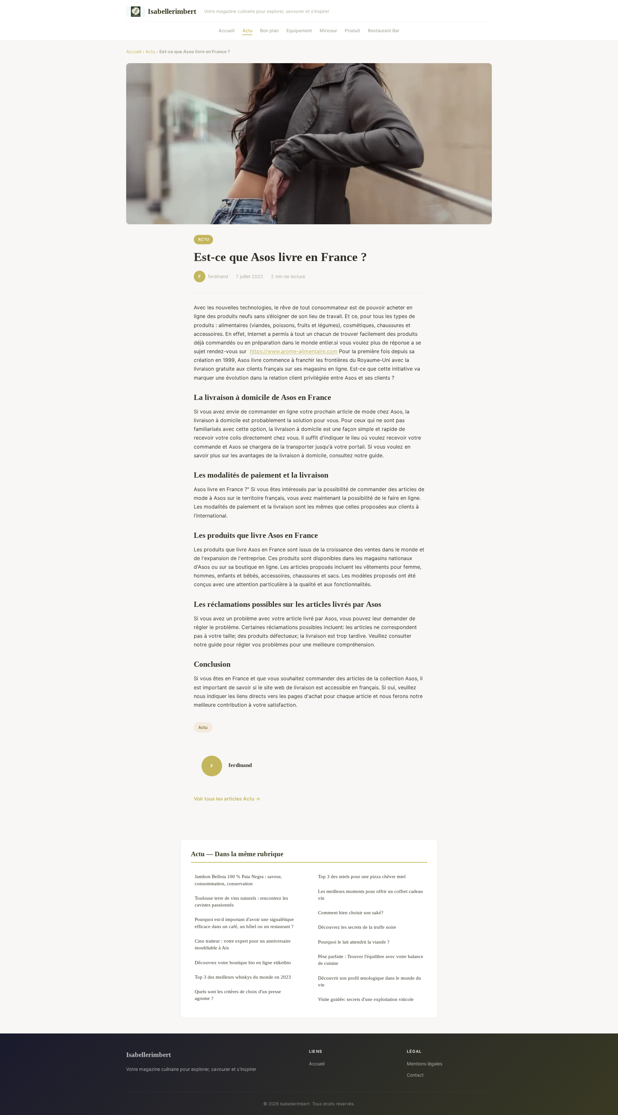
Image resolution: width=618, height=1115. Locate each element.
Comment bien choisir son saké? (350, 912)
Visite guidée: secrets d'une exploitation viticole (366, 999)
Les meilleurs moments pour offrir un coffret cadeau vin (370, 894)
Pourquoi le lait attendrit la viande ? (353, 942)
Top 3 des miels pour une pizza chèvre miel (362, 876)
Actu (247, 30)
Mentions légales (424, 1063)
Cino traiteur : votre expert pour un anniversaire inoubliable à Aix (243, 944)
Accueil (227, 30)
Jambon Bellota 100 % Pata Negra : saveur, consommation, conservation (238, 880)
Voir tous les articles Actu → (227, 799)
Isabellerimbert (172, 11)
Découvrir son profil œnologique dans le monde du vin (369, 981)
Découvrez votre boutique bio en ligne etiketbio (243, 962)
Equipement (299, 30)
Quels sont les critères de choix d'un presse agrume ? (238, 995)
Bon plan (269, 30)
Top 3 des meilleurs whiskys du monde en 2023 (243, 977)
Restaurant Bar (383, 30)
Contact (415, 1075)
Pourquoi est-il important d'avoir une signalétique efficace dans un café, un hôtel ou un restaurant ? (244, 922)
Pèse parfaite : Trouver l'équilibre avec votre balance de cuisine (370, 960)
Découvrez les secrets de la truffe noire (357, 927)
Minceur (328, 30)
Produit (352, 30)
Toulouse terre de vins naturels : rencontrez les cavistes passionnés (241, 901)
